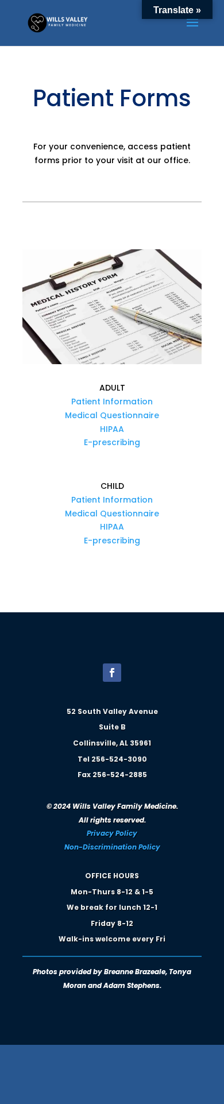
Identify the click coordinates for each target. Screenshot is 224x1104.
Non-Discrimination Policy (112, 847)
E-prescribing (112, 442)
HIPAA (112, 429)
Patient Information (112, 401)
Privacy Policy (112, 833)
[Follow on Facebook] (112, 672)
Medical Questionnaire (112, 415)
